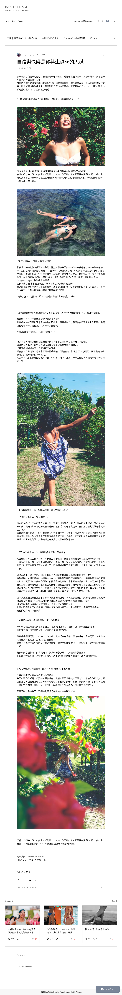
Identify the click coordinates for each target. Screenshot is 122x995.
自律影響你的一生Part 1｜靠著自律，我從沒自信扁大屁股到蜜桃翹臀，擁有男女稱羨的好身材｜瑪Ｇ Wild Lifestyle (61, 931)
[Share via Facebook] (18, 880)
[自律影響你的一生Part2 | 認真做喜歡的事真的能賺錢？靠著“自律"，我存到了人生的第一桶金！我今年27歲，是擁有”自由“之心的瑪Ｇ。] (22, 915)
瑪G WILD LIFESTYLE (17, 7)
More (92, 38)
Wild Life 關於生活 (50, 38)
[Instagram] (102, 21)
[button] (114, 38)
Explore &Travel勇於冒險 (74, 38)
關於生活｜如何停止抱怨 (97, 929)
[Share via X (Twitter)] (24, 880)
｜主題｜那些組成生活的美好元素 (21, 38)
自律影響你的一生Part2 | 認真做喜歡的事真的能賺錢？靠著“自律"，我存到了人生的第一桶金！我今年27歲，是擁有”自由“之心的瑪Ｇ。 (22, 931)
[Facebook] (98, 21)
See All (114, 901)
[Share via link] (35, 880)
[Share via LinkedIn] (30, 880)
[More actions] (103, 54)
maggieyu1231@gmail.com (84, 21)
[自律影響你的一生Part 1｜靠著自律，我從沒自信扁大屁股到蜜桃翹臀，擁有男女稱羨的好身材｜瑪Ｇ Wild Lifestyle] (61, 915)
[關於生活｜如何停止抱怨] (99, 915)
